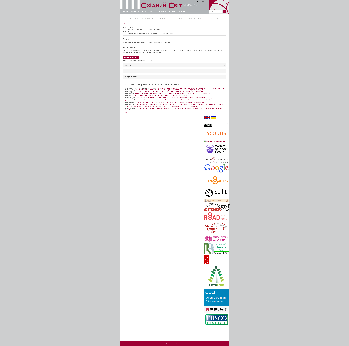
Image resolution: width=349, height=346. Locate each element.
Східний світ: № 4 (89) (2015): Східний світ (192, 102)
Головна (126, 11)
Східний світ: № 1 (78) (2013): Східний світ (184, 106)
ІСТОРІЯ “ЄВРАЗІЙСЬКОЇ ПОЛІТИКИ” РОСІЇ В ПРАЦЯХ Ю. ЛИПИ (154, 92)
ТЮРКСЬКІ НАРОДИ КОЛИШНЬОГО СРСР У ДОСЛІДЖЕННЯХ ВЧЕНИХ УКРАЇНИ (159, 93)
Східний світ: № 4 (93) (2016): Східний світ (192, 97)
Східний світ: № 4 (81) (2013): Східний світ (197, 93)
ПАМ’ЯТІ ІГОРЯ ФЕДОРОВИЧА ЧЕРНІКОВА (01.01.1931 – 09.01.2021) (177, 88)
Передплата (172, 11)
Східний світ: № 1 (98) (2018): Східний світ (193, 90)
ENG (202, 1)
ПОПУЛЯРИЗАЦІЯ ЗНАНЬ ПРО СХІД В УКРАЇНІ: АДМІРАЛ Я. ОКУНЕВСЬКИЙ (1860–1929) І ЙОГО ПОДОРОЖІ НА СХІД (170, 99)
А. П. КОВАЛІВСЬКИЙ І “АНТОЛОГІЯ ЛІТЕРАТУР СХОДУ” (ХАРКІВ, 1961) (157, 102)
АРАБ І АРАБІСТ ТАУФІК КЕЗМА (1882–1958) (148, 95)
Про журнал (135, 11)
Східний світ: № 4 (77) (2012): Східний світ (175, 95)
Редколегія (152, 11)
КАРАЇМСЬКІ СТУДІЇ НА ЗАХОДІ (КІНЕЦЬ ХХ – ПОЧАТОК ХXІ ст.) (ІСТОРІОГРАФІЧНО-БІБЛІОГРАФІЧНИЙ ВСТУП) (169, 108)
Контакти (182, 11)
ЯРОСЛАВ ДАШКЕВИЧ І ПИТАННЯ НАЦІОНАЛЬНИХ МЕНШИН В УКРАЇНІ (157, 97)
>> (126, 112)
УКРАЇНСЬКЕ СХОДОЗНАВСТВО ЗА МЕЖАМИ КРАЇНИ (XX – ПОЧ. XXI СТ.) (157, 90)
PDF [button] (126, 23)
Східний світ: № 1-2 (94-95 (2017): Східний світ (189, 92)
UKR (198, 1)
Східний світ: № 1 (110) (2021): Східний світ (212, 88)
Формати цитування (130, 57)
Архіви (144, 11)
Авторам (162, 11)
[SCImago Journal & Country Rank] (214, 141)
